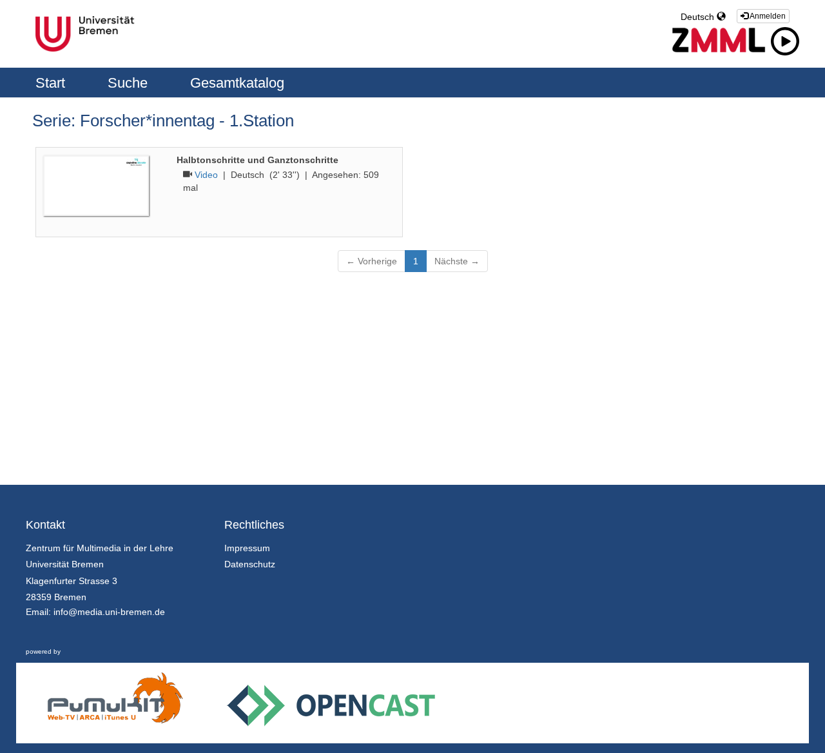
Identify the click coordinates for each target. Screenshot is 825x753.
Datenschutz (249, 564)
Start (52, 83)
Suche (129, 83)
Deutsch (699, 17)
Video (206, 175)
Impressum (247, 548)
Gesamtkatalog (237, 83)
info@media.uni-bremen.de (109, 612)
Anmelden (767, 16)
